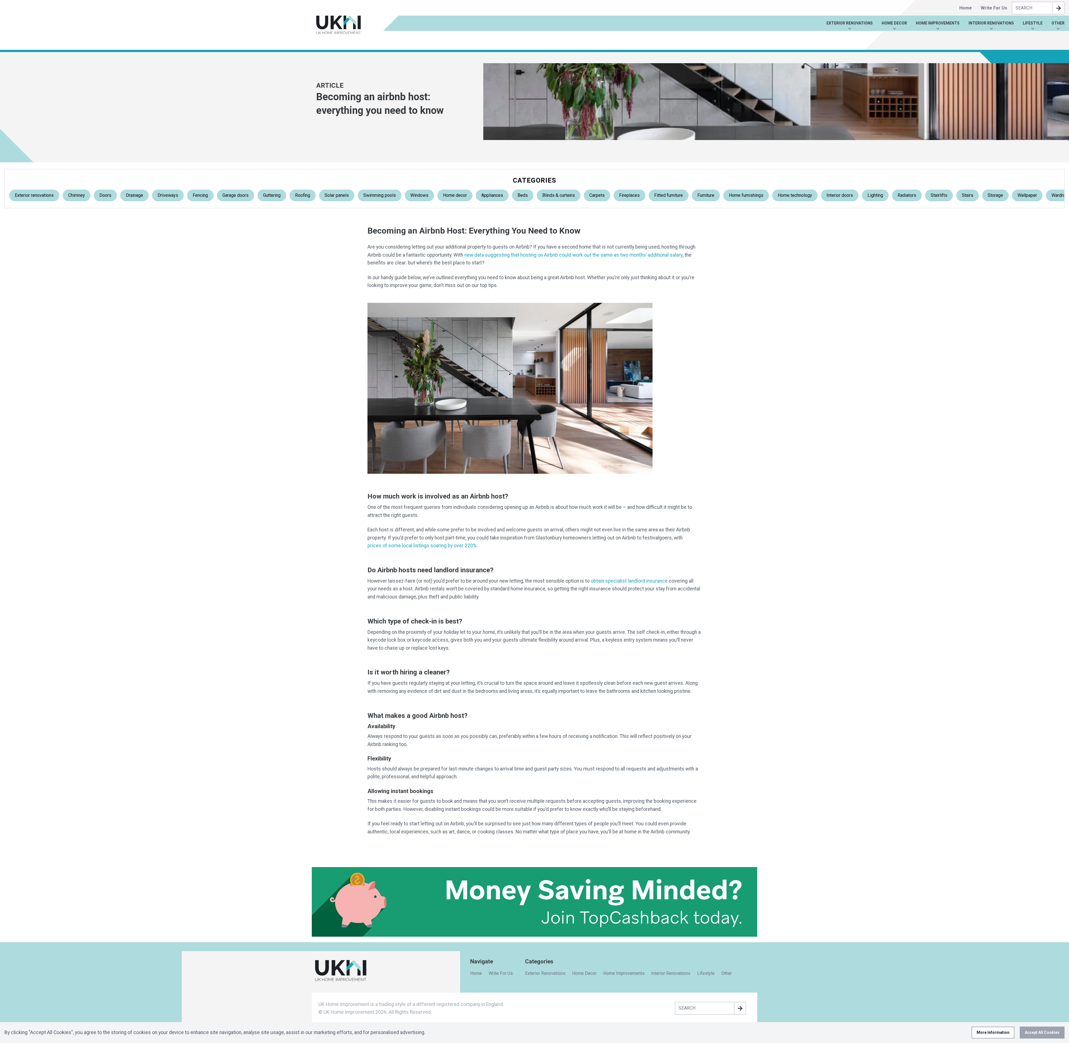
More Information (993, 1032)
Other (1058, 23)
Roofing (302, 195)
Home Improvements (938, 23)
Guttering (272, 195)
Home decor (455, 195)
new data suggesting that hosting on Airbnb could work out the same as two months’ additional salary (573, 255)
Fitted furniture (668, 195)
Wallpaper (1027, 195)
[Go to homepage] (338, 25)
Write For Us (994, 8)
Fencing (200, 195)
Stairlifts (939, 195)
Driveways (168, 195)
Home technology (795, 195)
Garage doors (235, 195)
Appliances (492, 195)
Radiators (907, 195)
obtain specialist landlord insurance (629, 581)
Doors (105, 195)
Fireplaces (629, 195)
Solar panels (337, 195)
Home (965, 8)
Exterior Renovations (850, 23)
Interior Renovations (991, 23)
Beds (523, 195)
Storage (995, 195)
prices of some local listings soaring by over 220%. (422, 545)
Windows (419, 195)
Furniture (705, 195)
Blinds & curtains (558, 195)
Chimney (76, 195)
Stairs (967, 195)
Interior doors (840, 195)
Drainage (134, 195)
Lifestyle (1033, 23)
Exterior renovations (34, 195)
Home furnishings (746, 195)
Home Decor (894, 23)
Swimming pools (379, 195)
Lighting (875, 195)
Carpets (597, 195)
